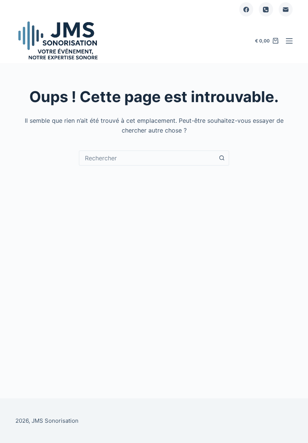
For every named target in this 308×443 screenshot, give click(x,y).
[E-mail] (286, 9)
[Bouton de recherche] (221, 158)
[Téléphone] (266, 9)
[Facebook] (246, 9)
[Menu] (289, 41)
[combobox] (146, 158)
